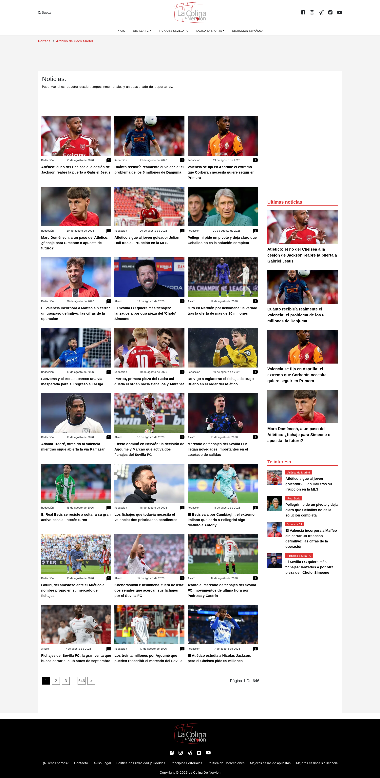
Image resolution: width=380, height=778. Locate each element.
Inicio (121, 30)
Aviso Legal (102, 763)
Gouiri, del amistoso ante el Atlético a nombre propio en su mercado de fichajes (72, 590)
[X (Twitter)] (330, 12)
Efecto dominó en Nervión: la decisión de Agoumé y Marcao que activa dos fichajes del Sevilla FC (149, 449)
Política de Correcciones (226, 763)
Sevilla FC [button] (141, 30)
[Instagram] (312, 12)
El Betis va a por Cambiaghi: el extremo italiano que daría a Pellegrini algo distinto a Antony (221, 520)
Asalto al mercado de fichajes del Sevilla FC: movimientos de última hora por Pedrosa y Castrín (222, 590)
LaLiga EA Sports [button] (209, 30)
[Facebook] (303, 12)
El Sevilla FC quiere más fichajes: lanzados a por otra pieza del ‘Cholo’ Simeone (145, 313)
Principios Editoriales (186, 763)
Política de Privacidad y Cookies (140, 763)
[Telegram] (321, 12)
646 (81, 681)
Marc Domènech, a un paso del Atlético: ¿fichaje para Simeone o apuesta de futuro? (74, 243)
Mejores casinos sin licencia (317, 763)
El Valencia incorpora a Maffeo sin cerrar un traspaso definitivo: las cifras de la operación (75, 313)
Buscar (46, 12)
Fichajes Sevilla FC (173, 30)
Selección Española (247, 30)
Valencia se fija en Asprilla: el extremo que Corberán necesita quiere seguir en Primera (221, 172)
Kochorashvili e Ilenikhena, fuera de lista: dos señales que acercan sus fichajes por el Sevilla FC (149, 590)
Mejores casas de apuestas (270, 763)
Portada (44, 41)
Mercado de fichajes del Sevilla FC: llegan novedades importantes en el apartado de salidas (218, 449)
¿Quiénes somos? (55, 763)
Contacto (81, 763)
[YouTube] (339, 12)
